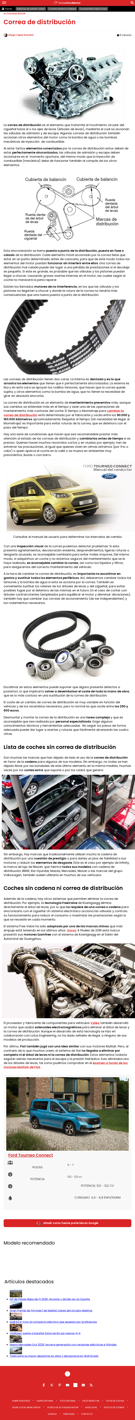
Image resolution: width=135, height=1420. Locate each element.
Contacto (86, 1414)
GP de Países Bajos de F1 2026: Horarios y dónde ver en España (50, 1299)
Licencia (52, 1414)
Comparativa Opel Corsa (93, 8)
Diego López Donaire (21, 35)
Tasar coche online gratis (26, 1407)
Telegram (75, 1385)
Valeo (95, 1023)
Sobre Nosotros (21, 1400)
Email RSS (83, 1385)
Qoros (71, 930)
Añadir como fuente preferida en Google (70, 1223)
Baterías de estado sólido (31, 8)
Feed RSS (91, 1385)
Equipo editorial (45, 1400)
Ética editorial (68, 1400)
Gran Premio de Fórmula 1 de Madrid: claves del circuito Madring (51, 1310)
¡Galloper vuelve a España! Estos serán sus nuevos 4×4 (45, 1333)
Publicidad (68, 1414)
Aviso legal (91, 1407)
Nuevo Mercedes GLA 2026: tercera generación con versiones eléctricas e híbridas (63, 1345)
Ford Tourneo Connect (30, 1155)
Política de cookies (114, 1407)
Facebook (44, 1385)
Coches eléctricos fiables (62, 8)
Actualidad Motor (14, 13)
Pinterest (60, 1385)
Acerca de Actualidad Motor (62, 1407)
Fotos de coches (115, 1400)
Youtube (67, 1385)
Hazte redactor (90, 1400)
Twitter (52, 1385)
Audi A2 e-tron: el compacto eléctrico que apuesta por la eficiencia (53, 1322)
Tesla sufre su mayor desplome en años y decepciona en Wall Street (54, 1356)
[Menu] (4, 3)
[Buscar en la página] (132, 3)
